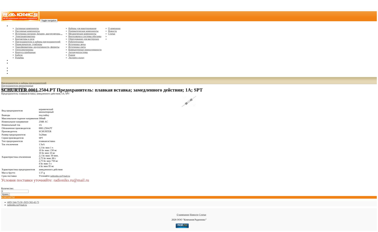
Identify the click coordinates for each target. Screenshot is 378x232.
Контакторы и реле (24, 39)
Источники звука (77, 44)
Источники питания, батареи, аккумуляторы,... (38, 33)
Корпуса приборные (25, 52)
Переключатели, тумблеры (28, 44)
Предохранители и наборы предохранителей (37, 41)
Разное (71, 55)
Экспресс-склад (76, 57)
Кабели (19, 55)
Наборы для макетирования (82, 28)
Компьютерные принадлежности (85, 49)
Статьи (111, 33)
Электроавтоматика (25, 36)
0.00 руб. (13, 73)
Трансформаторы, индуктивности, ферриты (37, 47)
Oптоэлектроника (24, 49)
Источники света (77, 47)
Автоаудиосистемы (78, 52)
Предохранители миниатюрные (17, 85)
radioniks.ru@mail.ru (19, 63)
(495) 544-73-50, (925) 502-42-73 (23, 202)
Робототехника (76, 41)
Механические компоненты (82, 33)
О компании (114, 28)
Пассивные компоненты (27, 31)
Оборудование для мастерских (83, 39)
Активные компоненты (27, 28)
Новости (112, 31)
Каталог (13, 25)
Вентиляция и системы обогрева (84, 36)
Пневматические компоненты (83, 31)
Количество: (7, 188)
